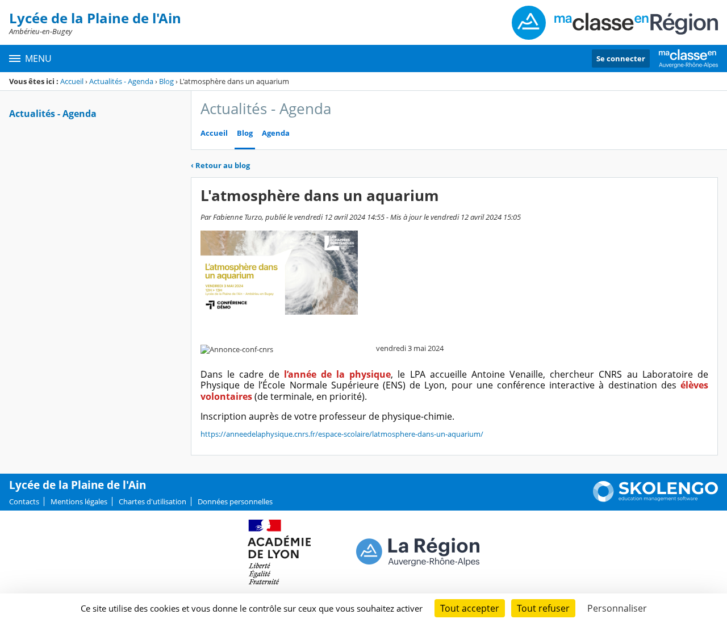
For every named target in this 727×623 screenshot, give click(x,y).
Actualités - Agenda (121, 81)
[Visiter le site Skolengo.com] (655, 499)
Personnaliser (617, 608)
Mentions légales (79, 501)
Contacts (24, 501)
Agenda (276, 133)
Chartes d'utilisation (152, 501)
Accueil (71, 81)
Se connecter (620, 58)
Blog (166, 81)
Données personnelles (235, 501)
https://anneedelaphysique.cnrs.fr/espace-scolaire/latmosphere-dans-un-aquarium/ (341, 434)
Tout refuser (543, 608)
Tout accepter (469, 608)
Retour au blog (220, 165)
